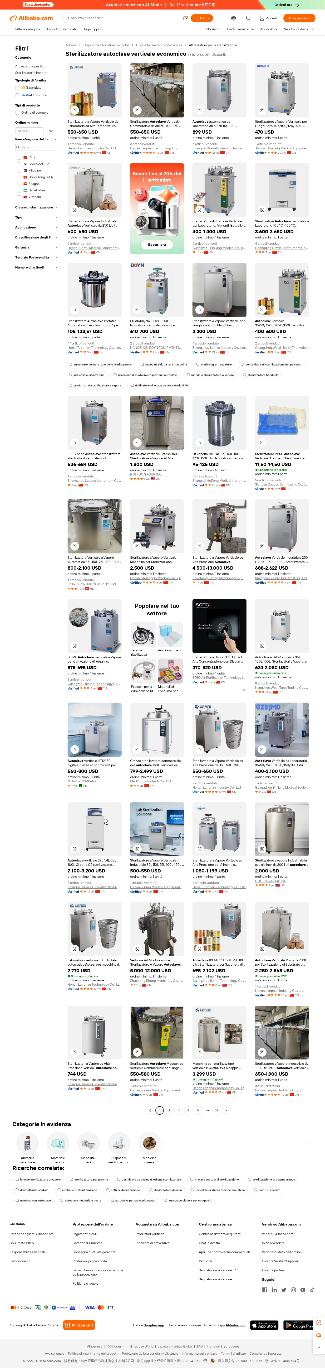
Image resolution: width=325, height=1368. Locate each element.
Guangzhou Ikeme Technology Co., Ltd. (95, 684)
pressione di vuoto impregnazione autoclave (147, 375)
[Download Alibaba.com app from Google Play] (299, 1325)
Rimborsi (205, 1261)
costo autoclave (269, 1190)
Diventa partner (273, 1270)
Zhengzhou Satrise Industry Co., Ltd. (219, 348)
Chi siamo (17, 1224)
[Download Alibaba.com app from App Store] (264, 1325)
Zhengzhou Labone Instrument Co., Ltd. (95, 480)
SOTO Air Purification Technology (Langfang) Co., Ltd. (219, 677)
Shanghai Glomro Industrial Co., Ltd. (281, 578)
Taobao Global (182, 1346)
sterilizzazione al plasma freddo (274, 1179)
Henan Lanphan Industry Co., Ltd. (92, 148)
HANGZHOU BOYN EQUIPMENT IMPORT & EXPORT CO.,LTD (157, 348)
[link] (319, 1323)
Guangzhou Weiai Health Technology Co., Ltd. (282, 348)
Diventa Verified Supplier (280, 1261)
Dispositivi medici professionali (159, 45)
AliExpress (94, 1346)
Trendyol (213, 1346)
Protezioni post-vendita (90, 1261)
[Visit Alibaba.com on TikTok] (312, 1290)
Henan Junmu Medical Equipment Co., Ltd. (95, 248)
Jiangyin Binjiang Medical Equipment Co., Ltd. (282, 148)
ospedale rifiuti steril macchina (166, 364)
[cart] (248, 19)
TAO (200, 1346)
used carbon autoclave (35, 1200)
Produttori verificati (150, 1234)
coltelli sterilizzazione (125, 1190)
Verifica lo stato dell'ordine (281, 1252)
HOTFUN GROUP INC (146, 474)
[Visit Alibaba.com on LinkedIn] (274, 1290)
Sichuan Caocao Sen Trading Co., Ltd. (282, 484)
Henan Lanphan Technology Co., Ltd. (157, 148)
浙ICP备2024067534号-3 (284, 1361)
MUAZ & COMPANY (82, 781)
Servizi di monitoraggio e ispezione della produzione (98, 1272)
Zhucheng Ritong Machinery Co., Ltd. (219, 578)
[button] (186, 18)
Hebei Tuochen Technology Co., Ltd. (94, 348)
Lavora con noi (20, 1261)
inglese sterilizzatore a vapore (40, 1179)
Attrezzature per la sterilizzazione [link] (213, 45)
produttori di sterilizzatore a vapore (97, 385)
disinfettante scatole (34, 1190)
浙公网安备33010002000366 (240, 1361)
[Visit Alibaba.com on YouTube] (303, 1290)
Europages (232, 1346)
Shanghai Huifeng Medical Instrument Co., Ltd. (219, 480)
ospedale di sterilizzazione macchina (220, 1190)
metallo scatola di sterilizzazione (217, 1179)
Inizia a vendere (273, 1243)
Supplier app (154, 1325)
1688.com (113, 1346)
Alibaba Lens (33, 1325)
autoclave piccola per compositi (190, 1200)
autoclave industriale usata (83, 1200)
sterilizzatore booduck (263, 375)
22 (216, 1110)
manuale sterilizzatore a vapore (212, 375)
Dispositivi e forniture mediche (106, 45)
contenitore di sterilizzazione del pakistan (273, 364)
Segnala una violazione (215, 1279)
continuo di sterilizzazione (79, 1190)
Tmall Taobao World (139, 1346)
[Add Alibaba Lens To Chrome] (79, 1325)
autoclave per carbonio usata (135, 1200)
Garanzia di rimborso (88, 1243)
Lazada (163, 1346)
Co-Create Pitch (22, 1243)
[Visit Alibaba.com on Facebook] (265, 1290)
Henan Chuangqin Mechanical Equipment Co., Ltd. (157, 578)
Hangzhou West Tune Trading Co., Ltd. (282, 687)
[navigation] (36, 578)
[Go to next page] (226, 1110)
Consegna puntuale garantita (94, 1252)
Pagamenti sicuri (85, 1234)
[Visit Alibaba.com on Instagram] (293, 1290)
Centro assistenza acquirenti (220, 1234)
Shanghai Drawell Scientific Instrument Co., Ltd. (219, 148)
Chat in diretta (209, 1243)
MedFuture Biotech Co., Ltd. (151, 781)
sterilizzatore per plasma (91, 1179)
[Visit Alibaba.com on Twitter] (284, 1290)
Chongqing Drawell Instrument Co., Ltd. (282, 248)
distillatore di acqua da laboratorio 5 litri (162, 385)
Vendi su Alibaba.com (277, 1234)
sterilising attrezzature (216, 364)
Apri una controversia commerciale (225, 1252)
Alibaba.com (235, 1325)
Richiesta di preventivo (152, 1243)
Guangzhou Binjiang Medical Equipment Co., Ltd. (219, 248)
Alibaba (71, 45)
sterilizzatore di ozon (168, 1190)
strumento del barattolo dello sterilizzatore (103, 364)
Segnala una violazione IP (217, 1270)
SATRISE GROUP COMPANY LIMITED (95, 584)
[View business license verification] (205, 1360)
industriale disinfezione (89, 375)
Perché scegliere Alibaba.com (32, 1234)
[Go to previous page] (150, 1110)
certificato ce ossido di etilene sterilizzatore (151, 1179)
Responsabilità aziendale (28, 1252)
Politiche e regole (85, 1283)
